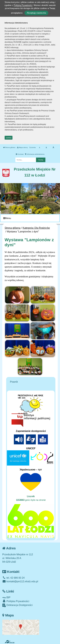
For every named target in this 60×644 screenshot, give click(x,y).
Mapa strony (23, 147)
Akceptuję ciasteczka (36, 13)
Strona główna (10, 147)
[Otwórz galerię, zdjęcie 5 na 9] (17, 330)
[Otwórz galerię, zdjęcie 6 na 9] (42, 330)
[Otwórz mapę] (20, 627)
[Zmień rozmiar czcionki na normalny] (39, 147)
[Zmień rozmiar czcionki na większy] (46, 147)
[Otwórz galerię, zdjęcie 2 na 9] (42, 294)
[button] (4, 198)
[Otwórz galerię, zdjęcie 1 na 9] (17, 294)
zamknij (8, 138)
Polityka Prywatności (17, 601)
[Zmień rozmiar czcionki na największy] (53, 147)
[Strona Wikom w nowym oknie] (9, 641)
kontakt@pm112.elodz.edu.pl (22, 581)
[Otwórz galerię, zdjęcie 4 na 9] (42, 312)
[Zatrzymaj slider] (30, 210)
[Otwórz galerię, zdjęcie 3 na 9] (17, 312)
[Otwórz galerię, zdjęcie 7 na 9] (17, 348)
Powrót (14, 382)
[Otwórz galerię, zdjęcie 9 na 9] (30, 366)
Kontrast (20, 154)
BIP (8, 597)
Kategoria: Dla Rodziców (36, 228)
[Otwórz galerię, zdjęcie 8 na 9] (42, 348)
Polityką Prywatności (23, 5)
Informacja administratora (35, 154)
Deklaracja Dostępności (19, 605)
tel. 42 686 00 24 (15, 577)
